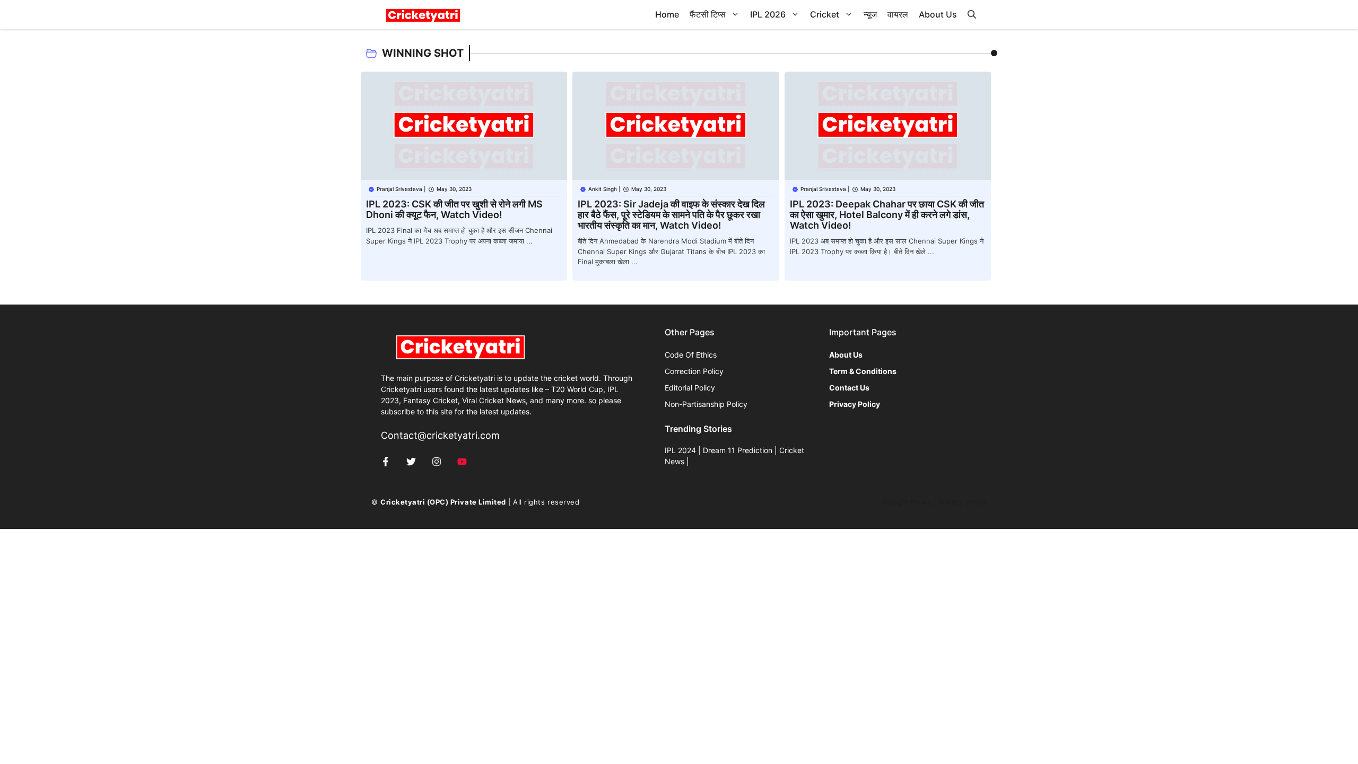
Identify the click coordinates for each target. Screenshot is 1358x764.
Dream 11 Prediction (737, 450)
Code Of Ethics (691, 354)
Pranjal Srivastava (399, 189)
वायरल (897, 14)
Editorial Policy (690, 387)
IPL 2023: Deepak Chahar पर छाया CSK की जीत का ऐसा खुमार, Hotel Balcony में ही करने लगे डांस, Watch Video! (887, 214)
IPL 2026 (768, 14)
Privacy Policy (962, 502)
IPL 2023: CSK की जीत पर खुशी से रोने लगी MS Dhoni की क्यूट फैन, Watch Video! (454, 209)
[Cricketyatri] (423, 14)
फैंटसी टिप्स (708, 14)
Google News (907, 502)
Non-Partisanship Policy (706, 404)
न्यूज (870, 14)
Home (667, 14)
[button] (971, 14)
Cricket (824, 14)
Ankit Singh (602, 189)
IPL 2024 (680, 450)
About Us (938, 14)
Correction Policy (694, 371)
